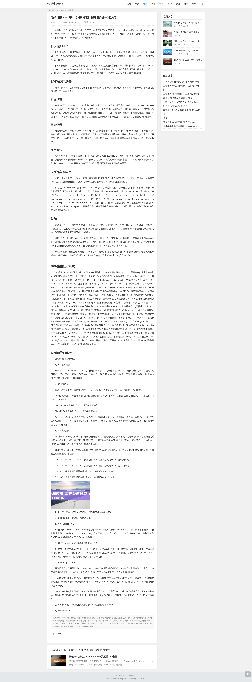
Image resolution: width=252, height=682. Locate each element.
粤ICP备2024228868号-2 (126, 675)
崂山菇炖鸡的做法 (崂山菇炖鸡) (177, 98)
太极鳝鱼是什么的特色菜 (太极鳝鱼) (180, 102)
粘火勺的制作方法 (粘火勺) (175, 106)
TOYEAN (140, 679)
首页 (129, 4)
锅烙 (165, 118)
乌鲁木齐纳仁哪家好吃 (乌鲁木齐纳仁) (181, 94)
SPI (59, 633)
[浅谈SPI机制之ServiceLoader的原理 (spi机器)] (58, 660)
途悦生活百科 (56, 4)
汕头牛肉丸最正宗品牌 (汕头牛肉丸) (180, 126)
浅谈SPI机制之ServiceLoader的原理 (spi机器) (93, 656)
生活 (137, 4)
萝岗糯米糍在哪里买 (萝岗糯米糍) (179, 122)
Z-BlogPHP (122, 679)
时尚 (186, 4)
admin (56, 22)
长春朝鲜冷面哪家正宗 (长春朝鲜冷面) (181, 82)
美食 (153, 4)
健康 (178, 4)
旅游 (161, 4)
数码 (145, 4)
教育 (194, 4)
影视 (170, 4)
